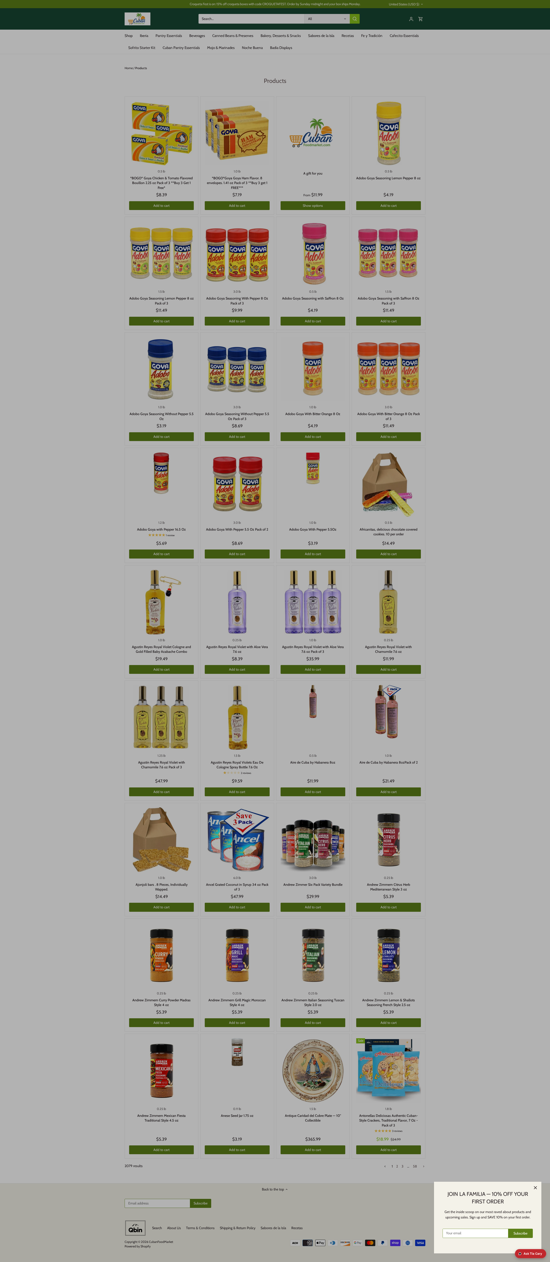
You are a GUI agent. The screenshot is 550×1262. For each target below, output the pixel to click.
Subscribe (520, 1233)
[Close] (535, 1187)
